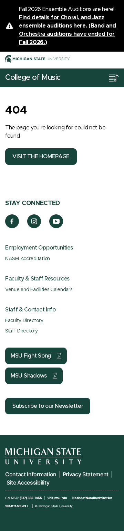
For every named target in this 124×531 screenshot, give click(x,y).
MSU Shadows (29, 376)
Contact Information (30, 474)
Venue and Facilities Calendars (38, 289)
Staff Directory (21, 331)
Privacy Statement (86, 474)
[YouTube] (56, 226)
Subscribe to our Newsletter (47, 406)
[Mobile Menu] (113, 78)
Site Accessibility (28, 482)
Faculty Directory (24, 320)
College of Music (33, 78)
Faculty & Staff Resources (37, 279)
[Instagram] (34, 226)
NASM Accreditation (27, 258)
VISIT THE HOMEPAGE (41, 156)
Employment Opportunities (39, 248)
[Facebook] (12, 226)
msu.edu (60, 498)
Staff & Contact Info (30, 309)
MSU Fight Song (31, 356)
